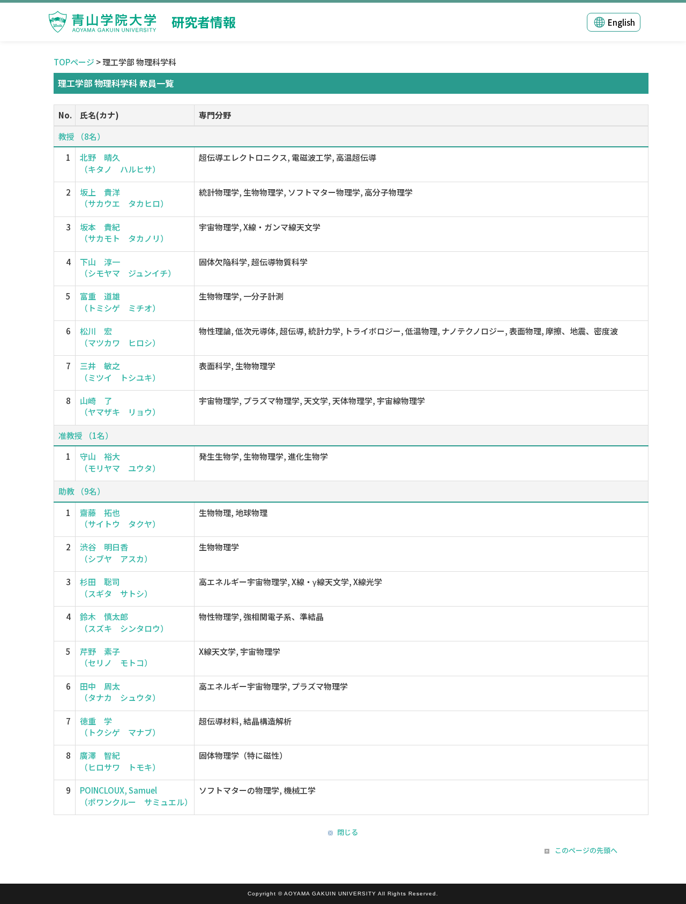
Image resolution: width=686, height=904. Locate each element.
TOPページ (74, 62)
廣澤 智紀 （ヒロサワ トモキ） (120, 761)
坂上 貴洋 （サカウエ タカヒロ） (124, 197)
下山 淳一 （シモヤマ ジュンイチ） (128, 267)
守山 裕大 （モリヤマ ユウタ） (120, 462)
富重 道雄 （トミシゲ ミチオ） (120, 301)
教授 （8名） (81, 136)
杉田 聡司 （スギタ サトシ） (116, 587)
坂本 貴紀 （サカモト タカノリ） (124, 232)
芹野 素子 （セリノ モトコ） (116, 657)
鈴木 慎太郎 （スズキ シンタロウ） (124, 622)
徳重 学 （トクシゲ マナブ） (120, 726)
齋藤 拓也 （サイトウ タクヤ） (120, 518)
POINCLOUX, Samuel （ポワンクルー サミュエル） (136, 796)
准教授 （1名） (85, 435)
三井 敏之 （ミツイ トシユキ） (120, 371)
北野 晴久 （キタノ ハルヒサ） (120, 163)
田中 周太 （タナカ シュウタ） (120, 692)
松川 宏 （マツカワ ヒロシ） (120, 336)
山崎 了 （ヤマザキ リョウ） (120, 406)
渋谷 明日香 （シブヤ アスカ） (116, 552)
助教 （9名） (81, 491)
